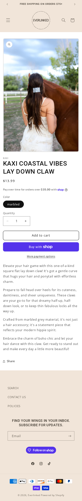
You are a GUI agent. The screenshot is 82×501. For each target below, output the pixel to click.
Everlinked (34, 495)
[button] (8, 20)
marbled (13, 204)
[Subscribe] (69, 436)
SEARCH (13, 388)
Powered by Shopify (52, 495)
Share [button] (11, 361)
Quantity (9, 213)
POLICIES (14, 406)
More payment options (41, 256)
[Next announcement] (75, 4)
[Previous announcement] (7, 4)
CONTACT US (17, 397)
